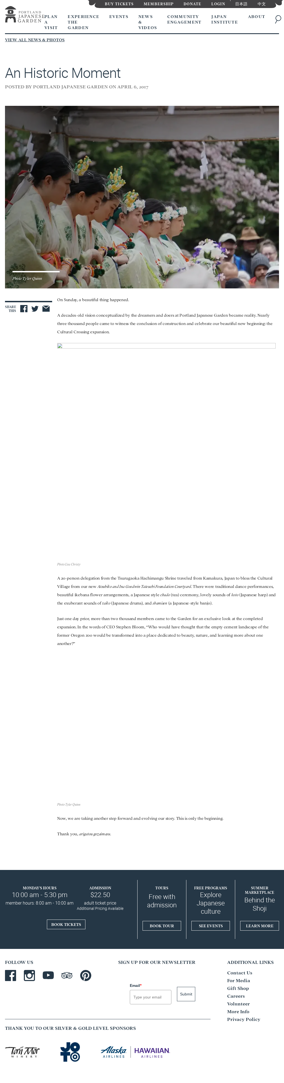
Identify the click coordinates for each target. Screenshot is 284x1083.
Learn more (259, 925)
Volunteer (238, 1003)
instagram (29, 975)
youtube (48, 975)
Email (135, 985)
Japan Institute (224, 19)
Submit (186, 994)
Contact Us (239, 972)
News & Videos (147, 22)
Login (218, 3)
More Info (238, 1011)
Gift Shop (238, 988)
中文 (262, 3)
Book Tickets (66, 924)
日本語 (241, 3)
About (256, 16)
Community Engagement (184, 19)
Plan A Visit (51, 22)
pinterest (85, 975)
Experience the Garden (83, 22)
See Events (211, 925)
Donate (192, 3)
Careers (236, 995)
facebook (10, 975)
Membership (159, 3)
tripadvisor (66, 975)
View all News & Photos (35, 39)
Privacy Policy (243, 1019)
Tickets (119, 3)
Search (279, 19)
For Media (238, 980)
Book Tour (162, 925)
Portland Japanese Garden (24, 15)
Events (118, 16)
